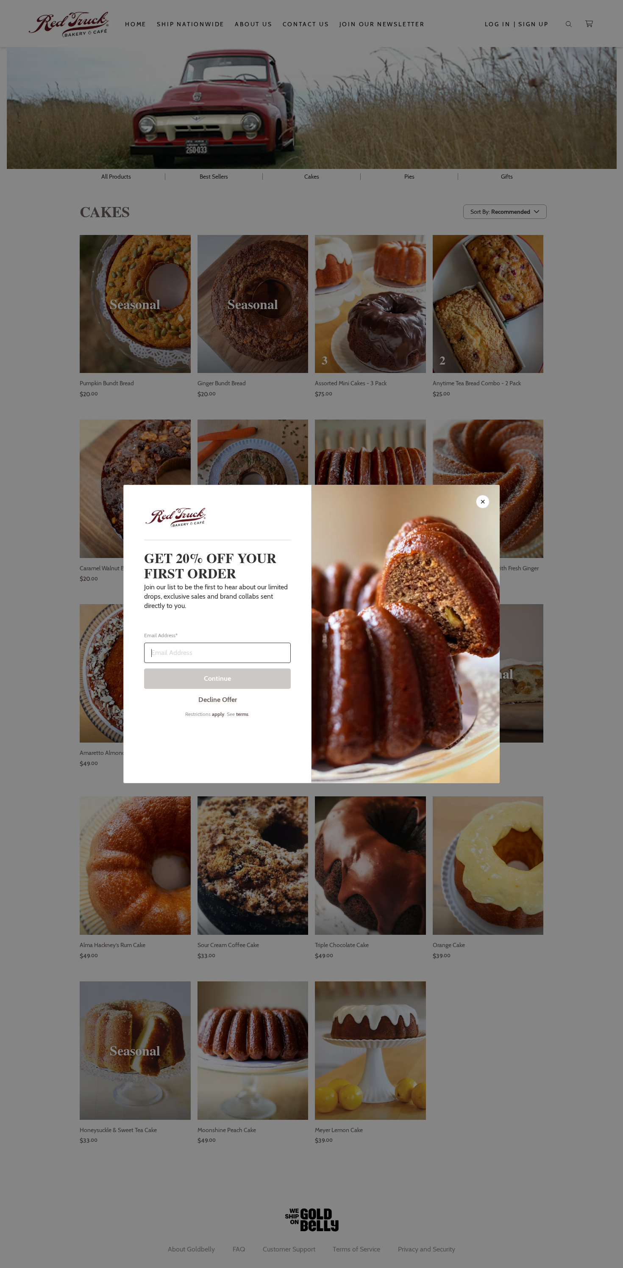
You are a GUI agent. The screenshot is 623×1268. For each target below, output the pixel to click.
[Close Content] (483, 501)
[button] (311, 634)
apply (218, 714)
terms (242, 714)
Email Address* (161, 635)
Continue (217, 678)
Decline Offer (217, 700)
